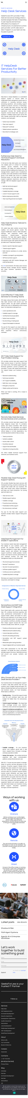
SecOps (3, 1078)
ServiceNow (6, 638)
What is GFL (4, 1040)
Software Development (7, 1013)
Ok (14, 1092)
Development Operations (8, 1018)
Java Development (6, 1025)
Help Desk (4, 1008)
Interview (3, 1071)
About (3, 1037)
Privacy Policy (4, 1064)
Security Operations (6, 1016)
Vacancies (4, 1051)
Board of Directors (6, 1045)
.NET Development (6, 1030)
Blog (2, 1068)
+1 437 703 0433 (5, 1058)
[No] (26, 1089)
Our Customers (5, 1042)
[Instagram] (14, 995)
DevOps (3, 1073)
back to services (6, 8)
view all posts (22, 922)
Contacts (4, 1056)
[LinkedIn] (17, 995)
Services (4, 1006)
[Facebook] (10, 995)
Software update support (10, 569)
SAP (4, 266)
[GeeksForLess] (2, 2)
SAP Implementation (6, 1011)
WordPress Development (8, 1033)
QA (2, 1083)
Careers (4, 1049)
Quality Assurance (6, 1021)
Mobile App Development (8, 1028)
